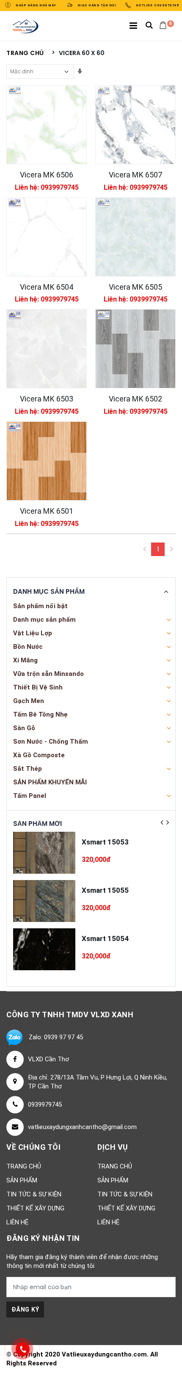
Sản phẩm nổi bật (40, 606)
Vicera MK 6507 (135, 174)
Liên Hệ (17, 1222)
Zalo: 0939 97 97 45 (56, 1037)
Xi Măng (25, 660)
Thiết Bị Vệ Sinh (38, 687)
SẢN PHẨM (21, 1180)
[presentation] (162, 822)
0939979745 (45, 1104)
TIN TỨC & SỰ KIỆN (33, 1194)
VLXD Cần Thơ (48, 1059)
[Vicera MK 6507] (135, 125)
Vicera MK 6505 (135, 286)
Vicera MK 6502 (135, 398)
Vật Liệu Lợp (32, 633)
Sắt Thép (27, 768)
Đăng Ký (25, 1309)
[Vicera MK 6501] (46, 461)
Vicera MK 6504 (46, 286)
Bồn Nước (28, 647)
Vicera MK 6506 (46, 174)
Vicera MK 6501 (46, 511)
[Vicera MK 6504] (46, 237)
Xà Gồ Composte (39, 755)
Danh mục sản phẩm (44, 619)
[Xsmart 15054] (44, 949)
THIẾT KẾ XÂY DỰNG (35, 1208)
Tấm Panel (29, 796)
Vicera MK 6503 (46, 398)
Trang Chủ (23, 1166)
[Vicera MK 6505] (135, 237)
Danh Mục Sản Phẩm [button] (49, 591)
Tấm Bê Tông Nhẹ (40, 714)
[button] (149, 26)
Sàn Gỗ (24, 728)
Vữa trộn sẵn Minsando (48, 674)
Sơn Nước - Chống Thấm (50, 741)
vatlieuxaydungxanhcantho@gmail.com (82, 1127)
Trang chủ (25, 53)
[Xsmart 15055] (44, 901)
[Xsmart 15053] (44, 853)
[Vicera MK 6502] (135, 349)
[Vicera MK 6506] (46, 125)
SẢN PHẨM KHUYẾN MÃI (50, 782)
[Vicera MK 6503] (46, 349)
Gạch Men (28, 701)
